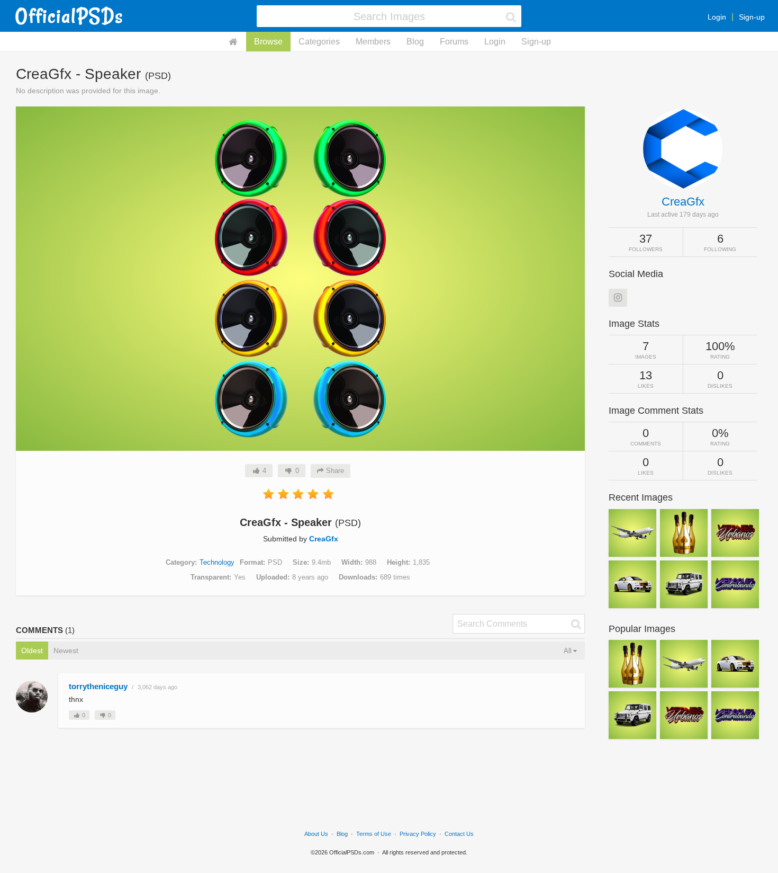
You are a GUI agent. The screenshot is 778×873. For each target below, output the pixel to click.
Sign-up (752, 17)
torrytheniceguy (98, 686)
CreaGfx (323, 539)
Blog (415, 41)
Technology (217, 562)
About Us (316, 834)
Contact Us (459, 834)
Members (373, 41)
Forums (454, 41)
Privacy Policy (418, 834)
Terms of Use (373, 834)
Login (717, 17)
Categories (319, 41)
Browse (268, 41)
